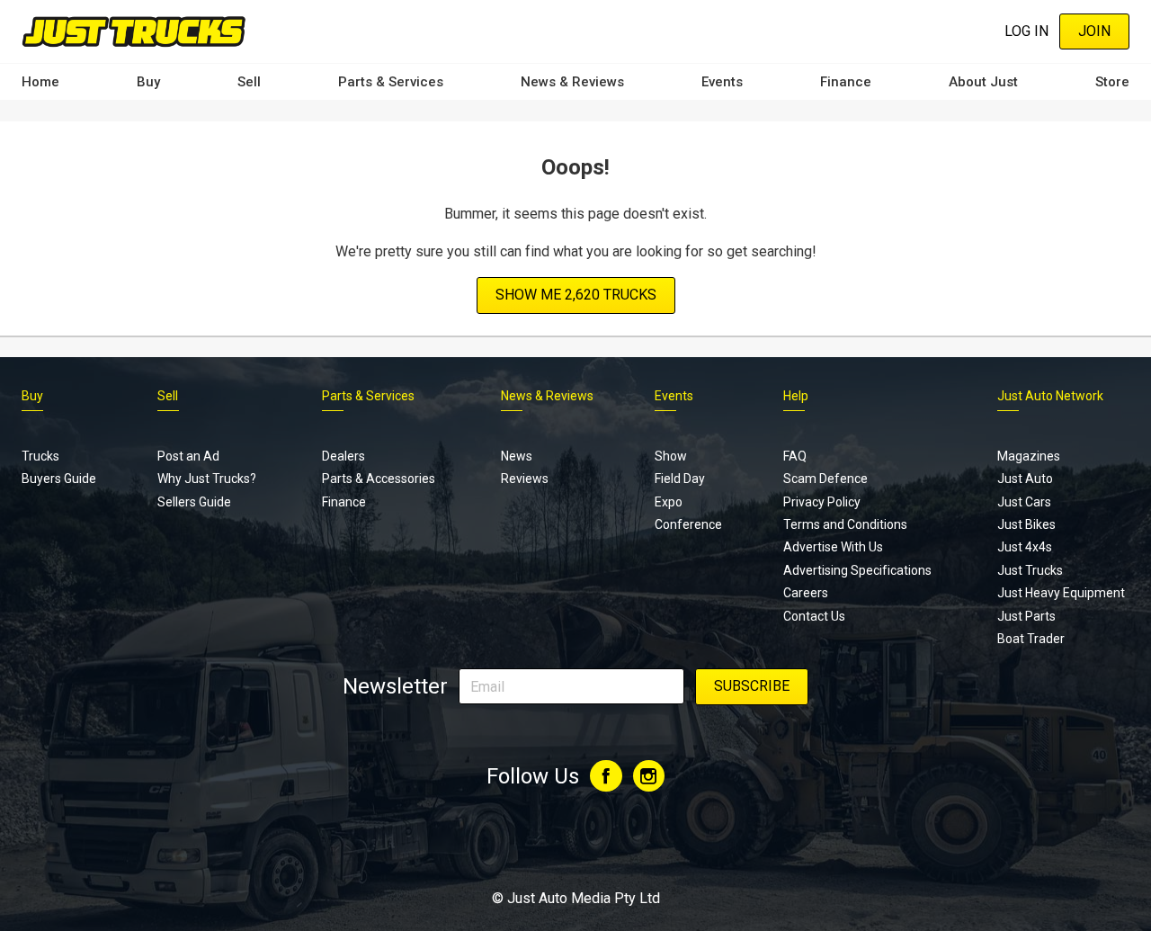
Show (671, 456)
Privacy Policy (822, 502)
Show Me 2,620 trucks (575, 294)
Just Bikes (1026, 524)
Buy (148, 82)
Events (722, 82)
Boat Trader (1031, 638)
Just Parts (1026, 616)
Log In (1026, 31)
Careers (805, 593)
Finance (845, 82)
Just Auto (1025, 478)
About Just (983, 82)
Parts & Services (390, 82)
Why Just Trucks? (206, 478)
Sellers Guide (194, 502)
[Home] (134, 31)
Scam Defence (825, 478)
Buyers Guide (59, 478)
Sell (249, 82)
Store (1112, 82)
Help (795, 396)
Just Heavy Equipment (1061, 593)
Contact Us (814, 616)
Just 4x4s (1024, 547)
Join (1094, 31)
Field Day (680, 478)
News (516, 456)
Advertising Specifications (857, 570)
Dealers (343, 456)
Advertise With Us (833, 547)
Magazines (1028, 456)
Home (40, 82)
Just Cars (1024, 502)
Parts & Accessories (378, 478)
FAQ (795, 456)
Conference (688, 524)
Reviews (525, 478)
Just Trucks (1030, 570)
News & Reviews (572, 82)
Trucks (40, 456)
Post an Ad (188, 456)
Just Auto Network (1050, 396)
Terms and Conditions (845, 524)
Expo (669, 502)
